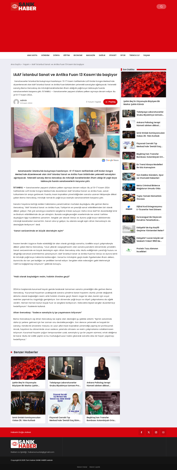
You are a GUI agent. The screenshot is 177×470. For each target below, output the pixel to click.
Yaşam (146, 55)
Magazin (90, 55)
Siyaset (112, 55)
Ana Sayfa (32, 55)
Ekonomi (78, 55)
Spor (122, 55)
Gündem (45, 55)
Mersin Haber (82, 467)
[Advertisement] (88, 32)
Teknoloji (134, 55)
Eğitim (66, 55)
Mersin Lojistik (95, 467)
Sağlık (102, 55)
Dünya (56, 55)
